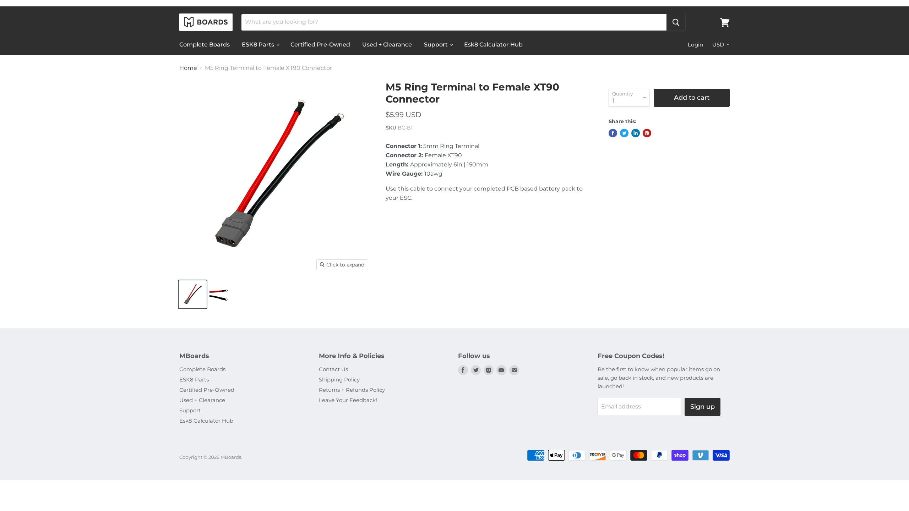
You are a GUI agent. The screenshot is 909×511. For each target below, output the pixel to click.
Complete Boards (204, 44)
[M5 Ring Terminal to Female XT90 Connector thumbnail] (193, 294)
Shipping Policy (339, 379)
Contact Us (333, 369)
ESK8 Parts (259, 44)
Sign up (702, 407)
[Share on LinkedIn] (635, 133)
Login (695, 44)
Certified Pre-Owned (320, 44)
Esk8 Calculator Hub (493, 44)
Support (436, 44)
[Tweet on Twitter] (624, 133)
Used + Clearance (387, 44)
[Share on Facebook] (613, 133)
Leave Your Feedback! (348, 400)
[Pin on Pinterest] (647, 133)
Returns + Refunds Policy (352, 389)
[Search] (675, 22)
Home (188, 68)
